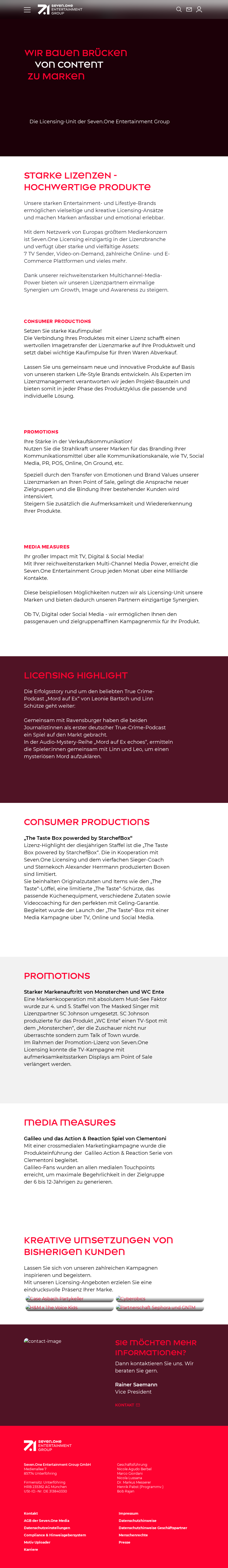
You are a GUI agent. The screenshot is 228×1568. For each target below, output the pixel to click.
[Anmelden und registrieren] (199, 9)
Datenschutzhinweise (138, 1521)
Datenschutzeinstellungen (47, 1528)
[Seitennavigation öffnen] (27, 9)
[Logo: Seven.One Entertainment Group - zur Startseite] (60, 9)
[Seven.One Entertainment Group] (53, 1445)
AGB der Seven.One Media (46, 1521)
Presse (124, 1542)
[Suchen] (179, 9)
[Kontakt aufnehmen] (189, 9)
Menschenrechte (133, 1535)
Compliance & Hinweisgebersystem (55, 1535)
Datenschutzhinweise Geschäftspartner (153, 1528)
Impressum (128, 1513)
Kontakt (125, 1404)
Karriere (31, 1549)
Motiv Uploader (37, 1542)
